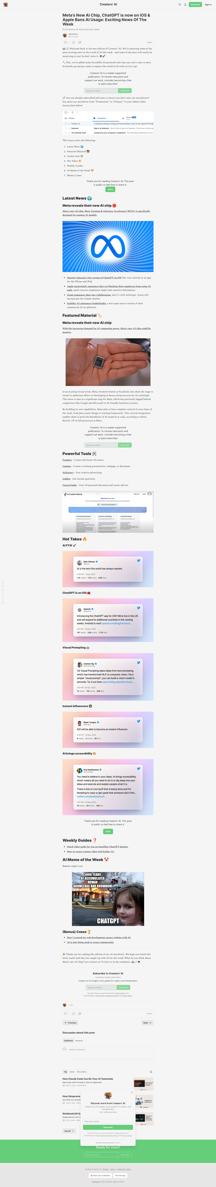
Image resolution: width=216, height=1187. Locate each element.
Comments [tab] (68, 1041)
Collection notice (124, 1169)
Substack (95, 1182)
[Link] (59, 198)
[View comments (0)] (73, 42)
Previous (72, 1022)
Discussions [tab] (81, 1072)
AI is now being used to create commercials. (90, 942)
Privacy (106, 1169)
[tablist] (73, 1040)
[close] (132, 1092)
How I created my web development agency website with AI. (99, 937)
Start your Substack (101, 1175)
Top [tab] (65, 1072)
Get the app (120, 1175)
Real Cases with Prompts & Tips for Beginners (82, 1082)
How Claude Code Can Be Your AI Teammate (87, 1078)
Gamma (66, 466)
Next (145, 1022)
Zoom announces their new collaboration (89, 295)
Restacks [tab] (79, 1041)
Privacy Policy (127, 1135)
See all (67, 1131)
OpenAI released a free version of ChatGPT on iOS (94, 278)
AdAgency (68, 472)
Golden (66, 479)
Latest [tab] (71, 1072)
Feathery (67, 460)
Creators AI (73, 34)
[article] (108, 1084)
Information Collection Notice (107, 1135)
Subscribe (195, 4)
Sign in (208, 4)
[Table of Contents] (2, 593)
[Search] (179, 4)
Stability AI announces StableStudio (86, 303)
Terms (113, 1169)
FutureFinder (69, 485)
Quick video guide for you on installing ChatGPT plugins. (97, 847)
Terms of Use (120, 1133)
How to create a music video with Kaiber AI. (90, 851)
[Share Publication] (185, 4)
